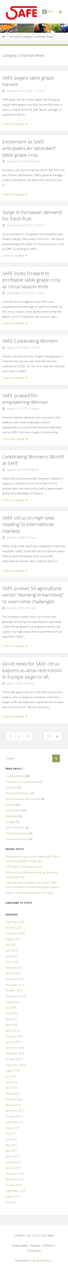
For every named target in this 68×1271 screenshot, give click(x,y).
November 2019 (15, 985)
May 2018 (11, 1082)
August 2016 (13, 1196)
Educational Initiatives (18, 793)
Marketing (11, 816)
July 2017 (11, 1133)
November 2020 (15, 922)
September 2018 (15, 1065)
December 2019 (15, 979)
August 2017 (13, 1128)
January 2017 (13, 1168)
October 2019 (14, 990)
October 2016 (14, 1185)
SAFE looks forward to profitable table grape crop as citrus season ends (31, 280)
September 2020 (15, 933)
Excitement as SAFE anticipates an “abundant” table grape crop (29, 148)
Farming (10, 804)
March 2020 (12, 962)
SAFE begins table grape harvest (28, 81)
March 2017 (12, 1156)
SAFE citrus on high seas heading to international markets (28, 524)
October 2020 (14, 927)
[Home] (3, 36)
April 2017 (11, 1150)
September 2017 (15, 1122)
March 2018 (12, 1093)
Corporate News (15, 776)
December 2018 (15, 1047)
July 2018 (11, 1076)
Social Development (17, 839)
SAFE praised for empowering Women (25, 398)
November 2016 (15, 1179)
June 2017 (11, 1139)
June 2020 (11, 950)
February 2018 (14, 1099)
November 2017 (15, 1110)
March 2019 (12, 1030)
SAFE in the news (15, 827)
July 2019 (11, 1007)
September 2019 (15, 996)
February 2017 (14, 1162)
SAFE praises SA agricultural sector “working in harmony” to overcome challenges (32, 595)
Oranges (10, 822)
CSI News (11, 787)
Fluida (32, 1260)
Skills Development (17, 833)
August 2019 (13, 1002)
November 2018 (15, 1053)
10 (48, 736)
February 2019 (14, 1036)
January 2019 (13, 1042)
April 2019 (11, 1025)
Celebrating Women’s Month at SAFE (33, 459)
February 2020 (14, 967)
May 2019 (11, 1019)
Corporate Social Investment (22, 782)
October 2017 (14, 1116)
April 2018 (11, 1087)
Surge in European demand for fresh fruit (31, 215)
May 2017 (11, 1145)
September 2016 (15, 1191)
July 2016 (11, 1202)
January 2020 (13, 973)
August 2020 (13, 939)
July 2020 (11, 944)
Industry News (14, 810)
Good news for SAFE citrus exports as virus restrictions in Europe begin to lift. (32, 670)
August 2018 (13, 1070)
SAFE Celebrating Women (29, 341)
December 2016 (15, 1173)
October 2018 (14, 1059)
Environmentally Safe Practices (23, 799)
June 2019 (11, 1013)
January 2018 (13, 1105)
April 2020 (11, 956)
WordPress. (46, 1260)
